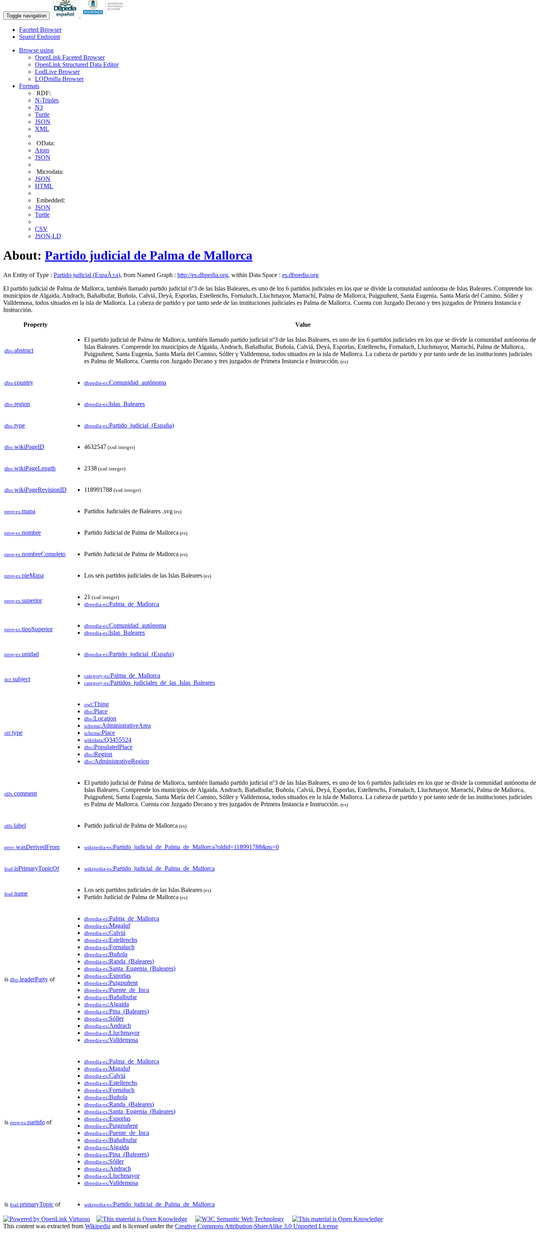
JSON (42, 121)
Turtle (42, 114)
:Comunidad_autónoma (125, 382)
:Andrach (107, 1025)
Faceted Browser (40, 29)
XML (42, 128)
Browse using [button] (36, 50)
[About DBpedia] (66, 15)
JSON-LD (48, 236)
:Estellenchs (110, 939)
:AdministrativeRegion (116, 761)
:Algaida (106, 1004)
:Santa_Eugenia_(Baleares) (129, 968)
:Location (100, 718)
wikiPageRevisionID (35, 489)
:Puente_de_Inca (116, 989)
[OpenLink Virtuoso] (46, 1219)
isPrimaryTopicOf (31, 868)
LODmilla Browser (59, 78)
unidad (21, 654)
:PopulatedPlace (108, 747)
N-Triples (47, 100)
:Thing (96, 704)
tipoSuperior (28, 629)
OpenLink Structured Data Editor (77, 64)
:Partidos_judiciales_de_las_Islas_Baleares (149, 682)
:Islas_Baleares (114, 404)
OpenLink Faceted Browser (70, 57)
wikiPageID (24, 446)
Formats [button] (29, 86)
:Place (96, 711)
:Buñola (105, 954)
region (17, 404)
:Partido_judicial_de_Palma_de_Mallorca (149, 868)
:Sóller (104, 1018)
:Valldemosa (111, 1039)
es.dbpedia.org (300, 275)
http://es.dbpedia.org (202, 275)
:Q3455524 (107, 739)
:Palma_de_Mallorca (121, 604)
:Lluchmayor (112, 1032)
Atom (42, 150)
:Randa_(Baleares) (119, 961)
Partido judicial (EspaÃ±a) (87, 275)
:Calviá (104, 932)
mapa (19, 511)
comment (20, 793)
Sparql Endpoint (39, 36)
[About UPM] (104, 15)
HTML (44, 186)
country (18, 382)
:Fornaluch (109, 947)
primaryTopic (32, 1204)
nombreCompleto (34, 554)
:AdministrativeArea (117, 725)
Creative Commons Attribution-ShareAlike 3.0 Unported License (256, 1226)
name (16, 893)
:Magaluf (107, 925)
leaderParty (29, 979)
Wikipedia (97, 1226)
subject (17, 679)
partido (27, 1122)
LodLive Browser (57, 71)
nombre (22, 532)
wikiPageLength (30, 468)
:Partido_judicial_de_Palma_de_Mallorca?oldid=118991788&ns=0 (181, 847)
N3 (39, 107)
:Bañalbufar (110, 997)
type (14, 425)
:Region (98, 754)
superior (23, 600)
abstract (18, 350)
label (15, 825)
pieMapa (24, 575)
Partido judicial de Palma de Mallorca (148, 255)
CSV (41, 228)
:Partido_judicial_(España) (129, 425)
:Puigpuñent (111, 982)
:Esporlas (107, 975)
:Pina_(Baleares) (116, 1011)
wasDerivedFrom (32, 847)
